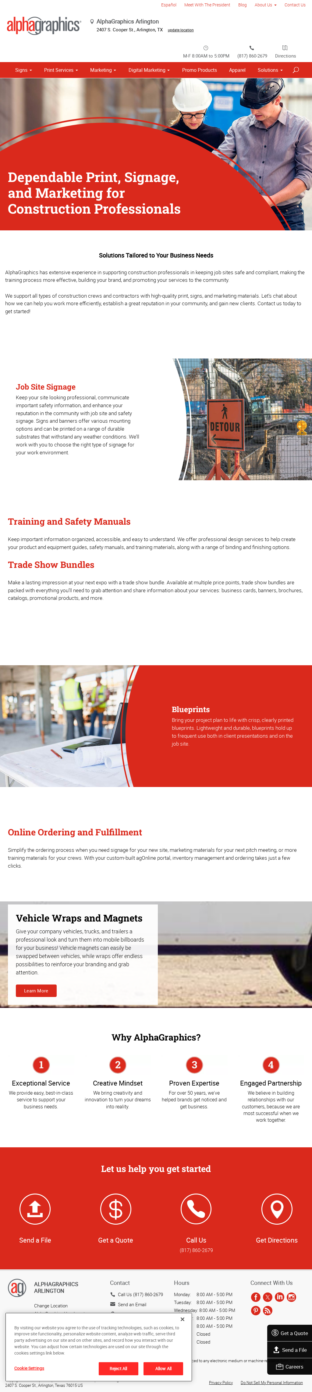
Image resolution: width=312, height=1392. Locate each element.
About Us (263, 5)
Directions (285, 56)
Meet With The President (207, 5)
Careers (294, 1366)
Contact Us (295, 5)
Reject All (118, 1368)
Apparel (237, 70)
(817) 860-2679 (252, 56)
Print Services (58, 70)
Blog (242, 5)
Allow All (163, 1368)
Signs (21, 70)
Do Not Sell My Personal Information (272, 1382)
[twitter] (267, 1297)
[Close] (182, 1319)
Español (168, 5)
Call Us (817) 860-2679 (140, 1294)
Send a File (294, 1349)
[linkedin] (279, 1297)
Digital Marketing (147, 70)
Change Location (51, 1306)
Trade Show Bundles (51, 564)
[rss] (267, 1310)
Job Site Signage (46, 387)
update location (181, 29)
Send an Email (132, 1304)
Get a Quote (294, 1333)
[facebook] (255, 1297)
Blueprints (191, 709)
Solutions (268, 70)
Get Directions (277, 1240)
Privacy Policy (221, 1382)
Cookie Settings (29, 1368)
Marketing (101, 70)
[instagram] (291, 1297)
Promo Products (199, 70)
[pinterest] (255, 1310)
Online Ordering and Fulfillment (75, 832)
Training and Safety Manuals (69, 521)
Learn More (36, 991)
